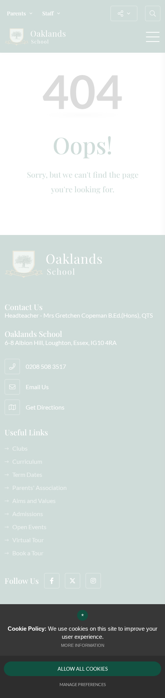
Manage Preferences (82, 684)
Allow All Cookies (83, 669)
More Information (82, 645)
